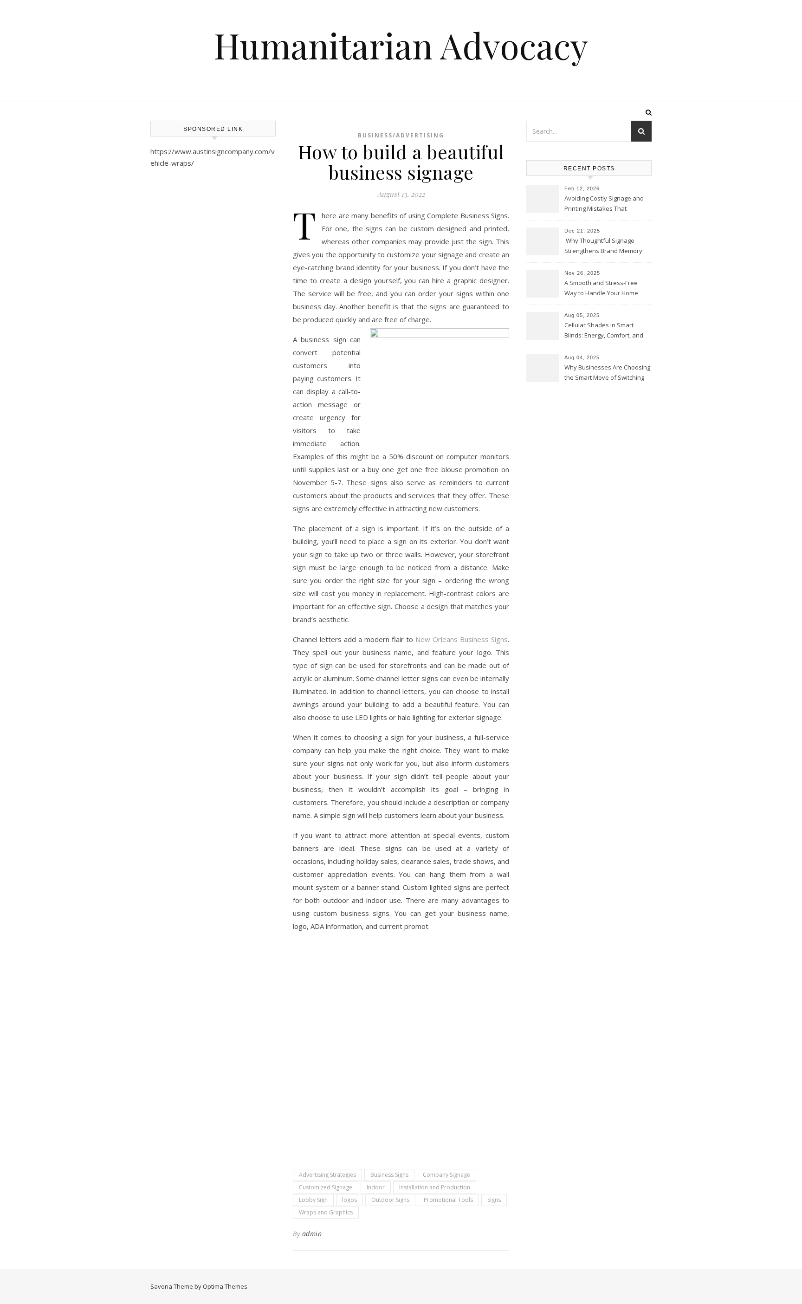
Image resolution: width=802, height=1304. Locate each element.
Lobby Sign (313, 1200)
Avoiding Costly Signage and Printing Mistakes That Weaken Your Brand (604, 204)
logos (349, 1200)
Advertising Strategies (327, 1175)
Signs (494, 1200)
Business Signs (389, 1175)
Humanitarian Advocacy (401, 45)
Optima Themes (225, 1286)
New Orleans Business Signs (461, 639)
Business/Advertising (401, 135)
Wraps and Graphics (326, 1212)
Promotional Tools (448, 1200)
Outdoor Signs (390, 1200)
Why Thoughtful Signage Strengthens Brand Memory (603, 245)
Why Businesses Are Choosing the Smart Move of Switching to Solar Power (607, 373)
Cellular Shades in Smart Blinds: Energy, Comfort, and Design (603, 331)
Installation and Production (434, 1187)
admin (312, 1233)
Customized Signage (325, 1187)
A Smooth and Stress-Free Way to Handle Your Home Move (601, 289)
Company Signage (446, 1175)
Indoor (376, 1187)
